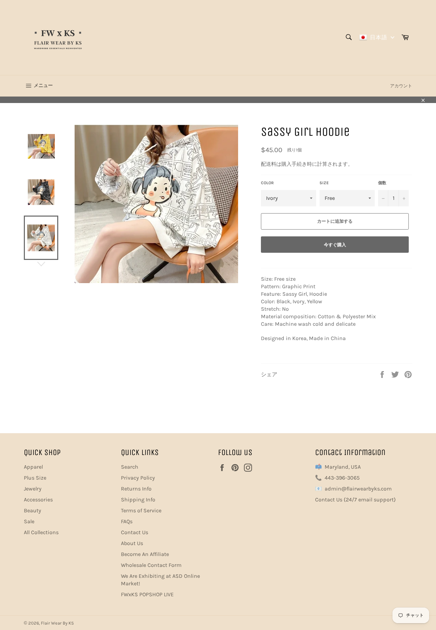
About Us (132, 543)
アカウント (401, 85)
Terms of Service (141, 510)
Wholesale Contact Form (151, 565)
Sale (29, 521)
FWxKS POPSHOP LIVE (147, 594)
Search (129, 467)
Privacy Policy (138, 477)
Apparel (33, 467)
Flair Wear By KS (57, 623)
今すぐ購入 (335, 244)
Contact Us (134, 532)
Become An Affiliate (145, 554)
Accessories (38, 499)
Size (324, 182)
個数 (382, 182)
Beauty (32, 510)
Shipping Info (138, 499)
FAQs (127, 521)
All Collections (41, 532)
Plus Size (35, 477)
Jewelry (33, 488)
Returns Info (136, 488)
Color (267, 182)
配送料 (268, 164)
